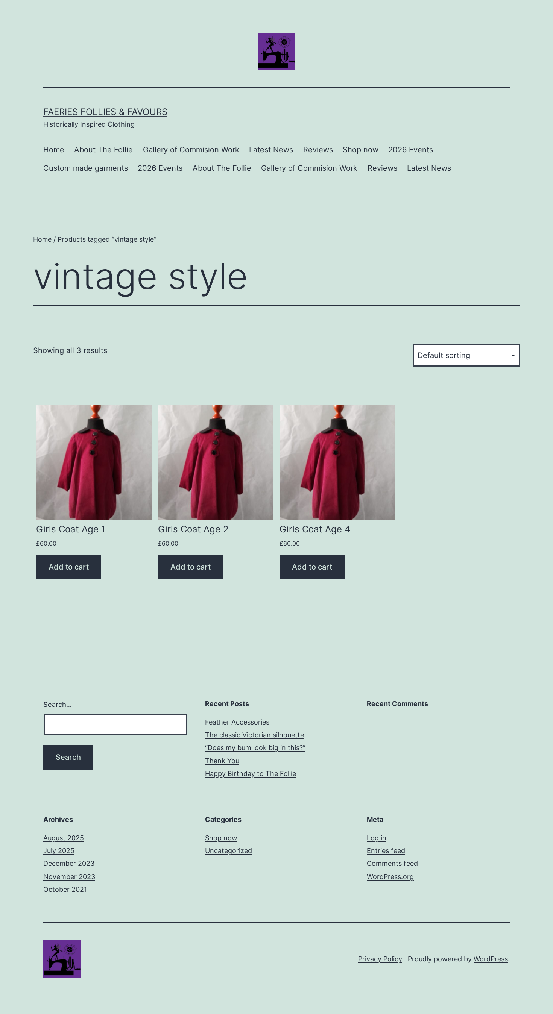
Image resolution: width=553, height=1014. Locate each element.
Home (53, 149)
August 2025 (63, 838)
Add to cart (69, 566)
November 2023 (69, 877)
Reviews (318, 149)
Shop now (360, 149)
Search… (57, 704)
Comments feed (392, 863)
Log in (376, 838)
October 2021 (65, 889)
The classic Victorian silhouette (254, 735)
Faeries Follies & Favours (105, 111)
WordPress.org (390, 877)
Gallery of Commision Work (191, 149)
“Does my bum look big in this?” (255, 748)
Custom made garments (85, 168)
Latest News (271, 149)
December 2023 (68, 863)
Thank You (222, 761)
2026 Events (410, 149)
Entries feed (386, 851)
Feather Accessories (237, 722)
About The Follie (103, 149)
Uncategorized (228, 851)
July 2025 (58, 851)
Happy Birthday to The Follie (250, 774)
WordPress (491, 959)
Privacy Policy (380, 959)
